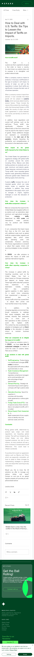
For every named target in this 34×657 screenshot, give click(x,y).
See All (27, 505)
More (24, 10)
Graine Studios (11, 617)
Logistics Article (9, 486)
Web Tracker (5, 624)
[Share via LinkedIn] (14, 492)
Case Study (16, 10)
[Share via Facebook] (6, 492)
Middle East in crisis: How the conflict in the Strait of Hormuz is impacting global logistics (17, 528)
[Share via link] (19, 492)
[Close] (31, 646)
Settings (9, 654)
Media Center (6, 622)
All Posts (6, 10)
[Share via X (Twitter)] (10, 492)
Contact (4, 630)
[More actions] (28, 19)
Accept (25, 654)
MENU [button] (27, 4)
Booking (4, 628)
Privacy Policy (6, 626)
